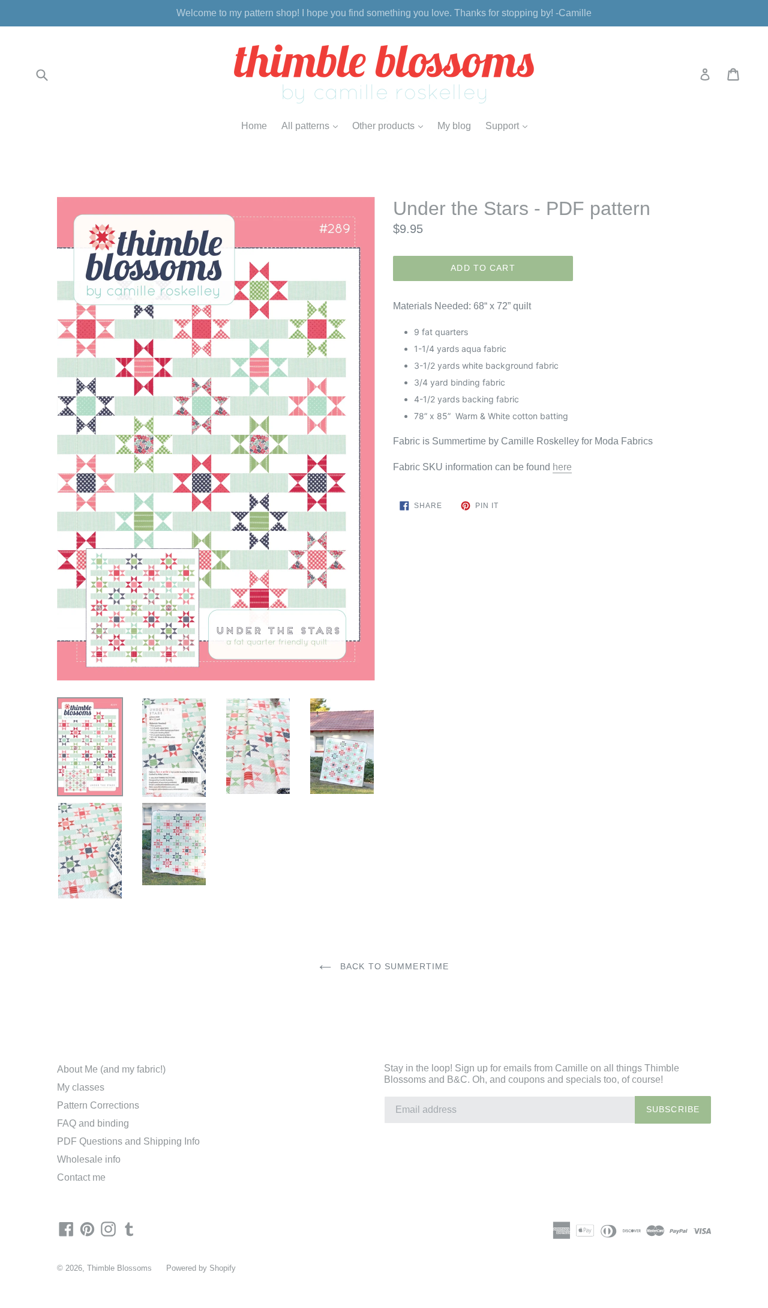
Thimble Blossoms (119, 1268)
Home (254, 126)
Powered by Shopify (201, 1268)
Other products (390, 125)
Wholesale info (89, 1159)
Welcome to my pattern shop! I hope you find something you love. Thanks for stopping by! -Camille (384, 13)
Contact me (81, 1177)
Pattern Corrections (98, 1105)
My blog (454, 126)
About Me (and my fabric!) (111, 1069)
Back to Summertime (393, 966)
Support (509, 125)
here (562, 467)
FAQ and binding (93, 1123)
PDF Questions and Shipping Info (128, 1141)
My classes (80, 1087)
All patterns (312, 125)
